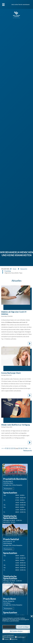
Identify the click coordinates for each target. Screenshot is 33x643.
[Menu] (3, 4)
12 (12, 448)
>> (30, 448)
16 (21, 448)
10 (7, 448)
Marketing (14, 639)
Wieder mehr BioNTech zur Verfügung (15, 425)
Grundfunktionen (9, 637)
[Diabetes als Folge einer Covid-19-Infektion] (15, 295)
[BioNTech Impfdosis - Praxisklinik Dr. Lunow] (15, 408)
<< (3, 448)
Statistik (6, 639)
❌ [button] (31, 616)
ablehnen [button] (9, 627)
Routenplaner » (8, 488)
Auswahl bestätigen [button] (23, 627)
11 (10, 448)
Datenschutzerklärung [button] (9, 622)
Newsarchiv (27, 450)
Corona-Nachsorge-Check (11, 373)
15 (19, 448)
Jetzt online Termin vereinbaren (20, 4)
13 (14, 448)
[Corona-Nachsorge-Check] (15, 356)
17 (24, 448)
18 (26, 448)
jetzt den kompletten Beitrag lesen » (29, 343)
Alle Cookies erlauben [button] (16, 631)
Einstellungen (21, 637)
